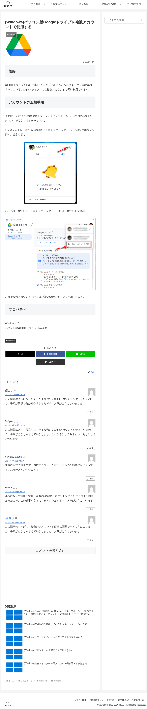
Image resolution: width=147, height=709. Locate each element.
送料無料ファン (96, 700)
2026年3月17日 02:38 (15, 522)
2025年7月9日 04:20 (14, 461)
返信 (91, 412)
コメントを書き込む (50, 550)
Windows (11, 341)
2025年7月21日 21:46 (15, 491)
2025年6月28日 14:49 (15, 425)
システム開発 (80, 700)
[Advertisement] (50, 579)
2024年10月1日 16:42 (15, 394)
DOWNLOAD (123, 700)
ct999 (8, 518)
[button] (50, 362)
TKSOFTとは (138, 700)
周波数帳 (110, 700)
